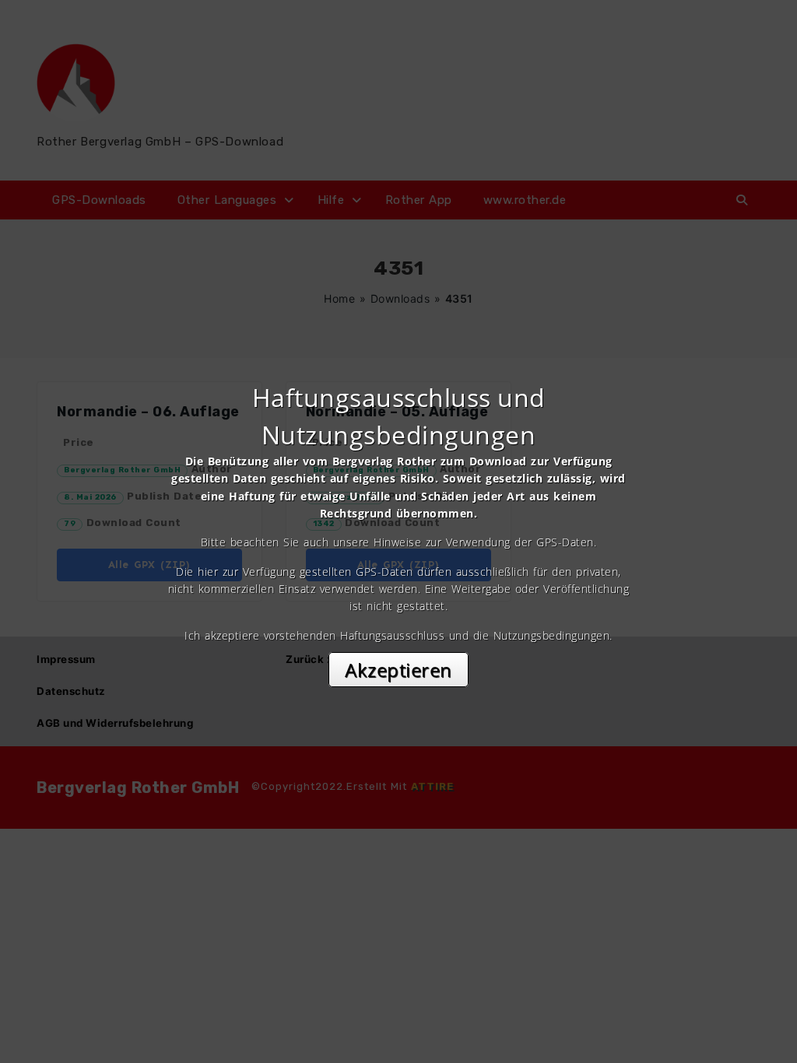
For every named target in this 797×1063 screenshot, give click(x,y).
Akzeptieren (398, 669)
